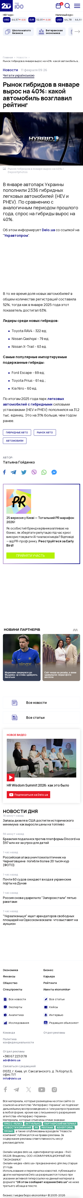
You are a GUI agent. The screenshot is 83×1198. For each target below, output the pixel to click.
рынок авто (45, 432)
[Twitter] (24, 472)
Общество (10, 983)
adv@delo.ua (11, 1060)
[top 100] (19, 6)
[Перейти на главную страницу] (6, 6)
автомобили (14, 440)
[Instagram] (54, 1089)
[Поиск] (67, 5)
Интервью (56, 1014)
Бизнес (48, 970)
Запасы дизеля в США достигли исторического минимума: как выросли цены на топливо (38, 822)
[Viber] (34, 472)
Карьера (49, 976)
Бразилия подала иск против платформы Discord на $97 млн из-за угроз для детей (41, 841)
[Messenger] (54, 472)
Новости (10, 70)
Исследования (19, 1022)
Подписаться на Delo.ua (31, 794)
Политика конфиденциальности (18, 1040)
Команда (9, 1032)
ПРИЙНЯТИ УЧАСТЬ (30, 555)
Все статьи (35, 717)
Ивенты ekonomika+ (56, 989)
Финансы (9, 976)
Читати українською (18, 75)
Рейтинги (50, 983)
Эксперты (15, 1007)
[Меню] (77, 6)
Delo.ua (48, 230)
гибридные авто (17, 432)
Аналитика (16, 1014)
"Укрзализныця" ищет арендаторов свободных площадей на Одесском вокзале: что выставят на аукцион (40, 920)
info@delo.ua (12, 1078)
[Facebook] (4, 472)
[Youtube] (42, 1089)
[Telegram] (13, 472)
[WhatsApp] (44, 472)
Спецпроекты (12, 989)
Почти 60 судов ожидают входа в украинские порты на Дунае (37, 881)
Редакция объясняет (64, 1022)
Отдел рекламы (54, 1032)
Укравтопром (16, 235)
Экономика (10, 970)
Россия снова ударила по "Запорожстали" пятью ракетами (39, 900)
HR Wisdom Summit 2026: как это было (38, 785)
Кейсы (53, 1007)
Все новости (36, 702)
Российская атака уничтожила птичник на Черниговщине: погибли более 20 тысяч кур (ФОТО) (36, 861)
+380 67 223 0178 (15, 1056)
